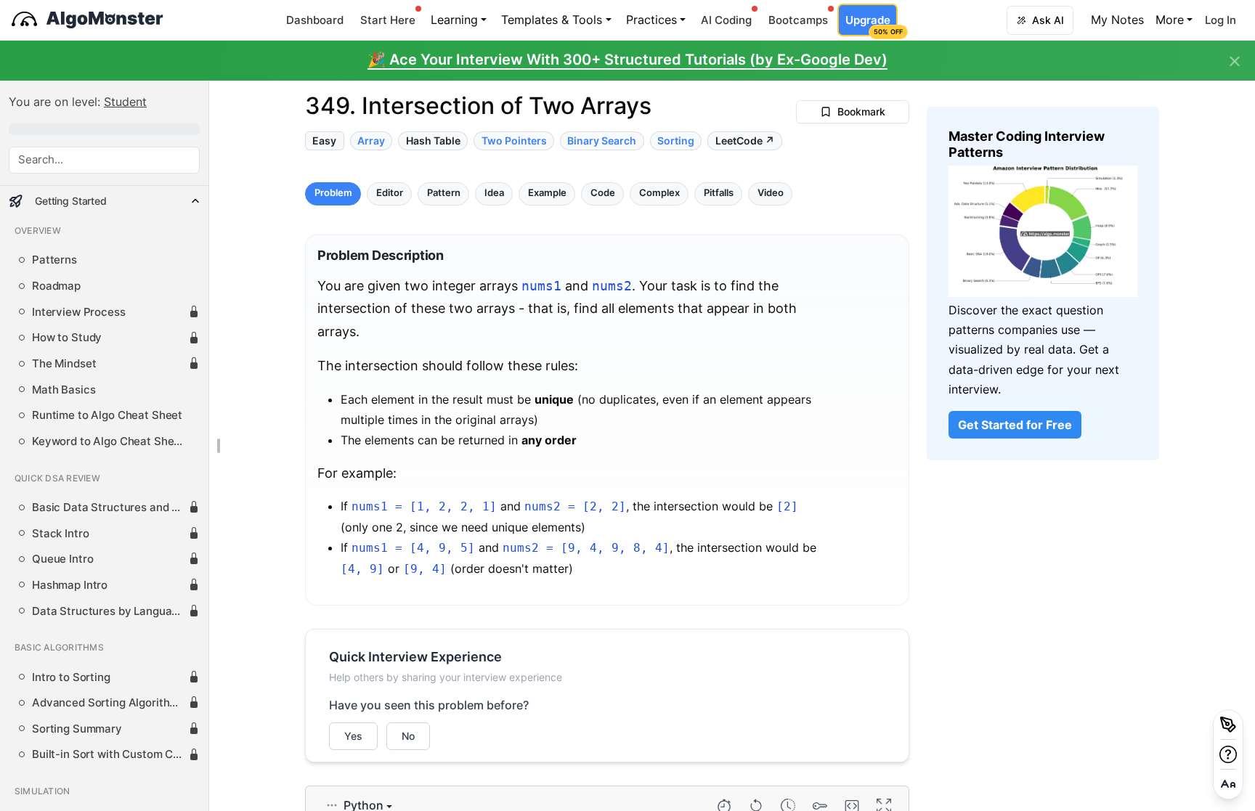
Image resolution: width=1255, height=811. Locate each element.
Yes (353, 736)
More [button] (1170, 19)
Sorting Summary (77, 728)
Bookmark (861, 111)
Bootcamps (798, 20)
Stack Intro (60, 533)
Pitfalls (719, 193)
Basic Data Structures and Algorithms (110, 507)
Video (771, 193)
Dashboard (315, 20)
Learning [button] (454, 19)
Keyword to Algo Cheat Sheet (108, 441)
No (408, 736)
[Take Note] (1228, 724)
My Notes (1117, 19)
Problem (333, 193)
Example (547, 193)
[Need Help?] (1228, 754)
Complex (659, 193)
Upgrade (871, 24)
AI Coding (726, 20)
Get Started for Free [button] (1015, 424)
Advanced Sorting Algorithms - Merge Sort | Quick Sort (110, 702)
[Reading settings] (1228, 784)
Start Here (387, 20)
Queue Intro (62, 559)
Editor (389, 193)
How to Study (67, 337)
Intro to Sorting (71, 677)
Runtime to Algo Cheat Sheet (107, 415)
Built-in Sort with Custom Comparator (110, 754)
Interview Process (79, 312)
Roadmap (56, 286)
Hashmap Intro (69, 585)
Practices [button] (651, 19)
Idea (494, 193)
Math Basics (63, 389)
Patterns (54, 259)
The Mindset (64, 363)
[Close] (1234, 62)
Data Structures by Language (108, 611)
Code (602, 193)
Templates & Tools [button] (551, 19)
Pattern (443, 193)
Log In (1220, 20)
